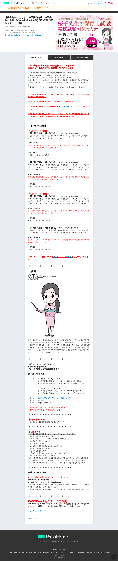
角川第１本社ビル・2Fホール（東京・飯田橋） (24, 35)
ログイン (100, 2)
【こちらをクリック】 (69, 106)
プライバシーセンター (33, 552)
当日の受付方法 (82, 57)
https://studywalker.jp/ (37, 511)
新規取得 (99, 3)
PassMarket (14, 3)
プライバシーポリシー (16, 552)
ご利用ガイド (72, 552)
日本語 (55, 550)
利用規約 (46, 552)
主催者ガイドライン (58, 552)
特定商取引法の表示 (85, 552)
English (62, 550)
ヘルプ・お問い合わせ (102, 552)
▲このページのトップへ (114, 557)
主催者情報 (59, 57)
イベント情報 (35, 57)
